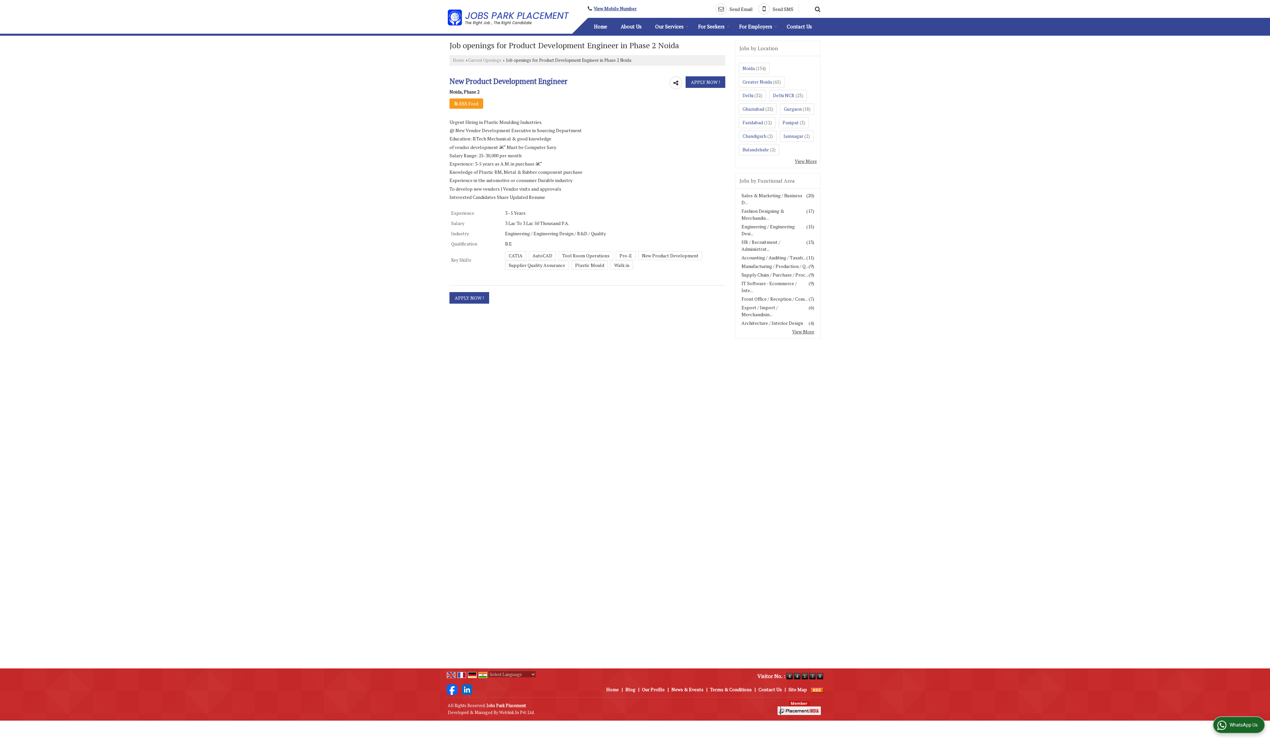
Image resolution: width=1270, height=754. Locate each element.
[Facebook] (452, 689)
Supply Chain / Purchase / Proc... (774, 275)
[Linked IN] (467, 689)
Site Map (797, 689)
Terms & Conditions (731, 689)
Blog (630, 689)
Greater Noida (757, 82)
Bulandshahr (755, 149)
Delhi (747, 95)
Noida (748, 68)
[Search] (817, 8)
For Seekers (711, 26)
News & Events (687, 689)
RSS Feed (468, 103)
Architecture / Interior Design (772, 323)
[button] (615, 9)
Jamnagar (793, 136)
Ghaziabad (753, 109)
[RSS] (817, 689)
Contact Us (799, 26)
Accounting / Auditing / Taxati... (773, 257)
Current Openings (484, 60)
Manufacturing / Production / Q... (775, 266)
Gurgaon (793, 109)
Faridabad (752, 122)
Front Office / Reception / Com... (774, 299)
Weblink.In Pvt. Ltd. (517, 712)
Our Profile (653, 689)
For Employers (755, 26)
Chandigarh (754, 136)
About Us (631, 26)
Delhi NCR (783, 95)
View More (806, 161)
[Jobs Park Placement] (508, 18)
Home (600, 26)
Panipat (791, 122)
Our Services (669, 26)
